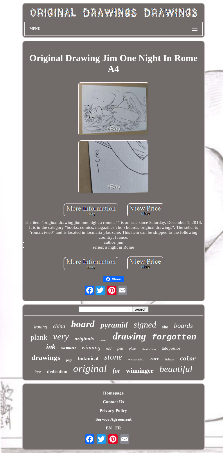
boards (183, 325)
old (109, 348)
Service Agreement (114, 419)
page (69, 360)
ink (50, 347)
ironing (40, 326)
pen (120, 348)
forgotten (174, 337)
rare (154, 358)
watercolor (136, 359)
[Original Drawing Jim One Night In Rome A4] (113, 109)
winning (91, 347)
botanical (88, 358)
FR (118, 428)
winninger (140, 370)
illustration (148, 349)
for (116, 370)
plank (38, 337)
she (165, 327)
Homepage (113, 393)
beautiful (176, 369)
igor (38, 372)
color (188, 358)
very (61, 336)
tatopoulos (171, 348)
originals (84, 338)
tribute (169, 359)
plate (132, 348)
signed (145, 324)
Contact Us (113, 401)
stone (113, 356)
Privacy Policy (113, 410)
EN (109, 428)
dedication (57, 371)
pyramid (114, 325)
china (59, 326)
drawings (45, 357)
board (83, 324)
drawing (129, 336)
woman (68, 348)
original (90, 368)
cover (103, 340)
